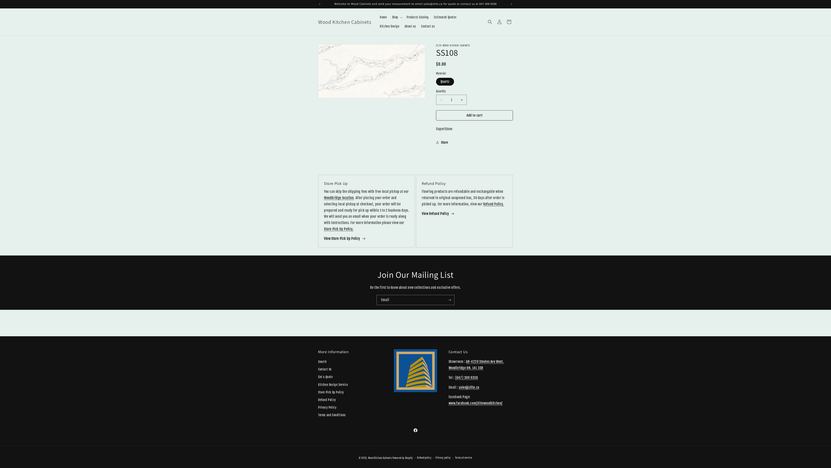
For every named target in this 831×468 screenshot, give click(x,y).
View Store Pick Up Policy (342, 238)
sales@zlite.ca (469, 387)
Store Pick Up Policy (331, 392)
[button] (397, 17)
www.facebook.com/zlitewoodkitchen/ (475, 403)
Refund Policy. (493, 204)
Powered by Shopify (403, 458)
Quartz (445, 81)
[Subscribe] (449, 300)
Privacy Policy (327, 407)
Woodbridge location (339, 198)
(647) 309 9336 (466, 377)
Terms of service (463, 457)
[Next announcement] (511, 4)
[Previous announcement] (319, 4)
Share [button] (444, 142)
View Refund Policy (435, 213)
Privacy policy (443, 457)
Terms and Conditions (332, 415)
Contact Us (325, 369)
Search (322, 362)
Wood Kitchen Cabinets (380, 458)
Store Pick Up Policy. (339, 229)
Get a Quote (325, 377)
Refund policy (424, 457)
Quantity (441, 91)
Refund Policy (327, 400)
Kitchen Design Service (333, 385)
